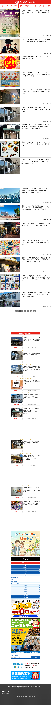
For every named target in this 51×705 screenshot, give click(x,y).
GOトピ (2, 6)
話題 (35, 6)
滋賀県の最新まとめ (14, 577)
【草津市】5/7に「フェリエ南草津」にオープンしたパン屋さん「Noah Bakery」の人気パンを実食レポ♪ (31, 442)
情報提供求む (21, 686)
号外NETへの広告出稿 (29, 686)
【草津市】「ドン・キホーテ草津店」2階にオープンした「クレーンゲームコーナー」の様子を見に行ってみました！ (31, 503)
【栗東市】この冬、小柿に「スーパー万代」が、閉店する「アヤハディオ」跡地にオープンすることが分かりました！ (31, 339)
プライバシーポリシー (13, 687)
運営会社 (15, 686)
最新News (7, 6)
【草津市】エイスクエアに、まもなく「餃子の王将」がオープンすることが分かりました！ (31, 382)
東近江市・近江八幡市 (15, 583)
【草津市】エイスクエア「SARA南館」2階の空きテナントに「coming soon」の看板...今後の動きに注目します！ (31, 353)
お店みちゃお (27, 6)
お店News (21, 6)
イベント (39, 6)
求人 (11, 6)
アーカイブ (48, 6)
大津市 (12, 579)
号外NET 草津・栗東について (25, 687)
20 (27, 311)
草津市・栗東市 (14, 581)
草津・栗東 (32, 2)
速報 (43, 6)
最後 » (34, 311)
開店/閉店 (15, 6)
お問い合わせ (38, 686)
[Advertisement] (25, 181)
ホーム (10, 686)
